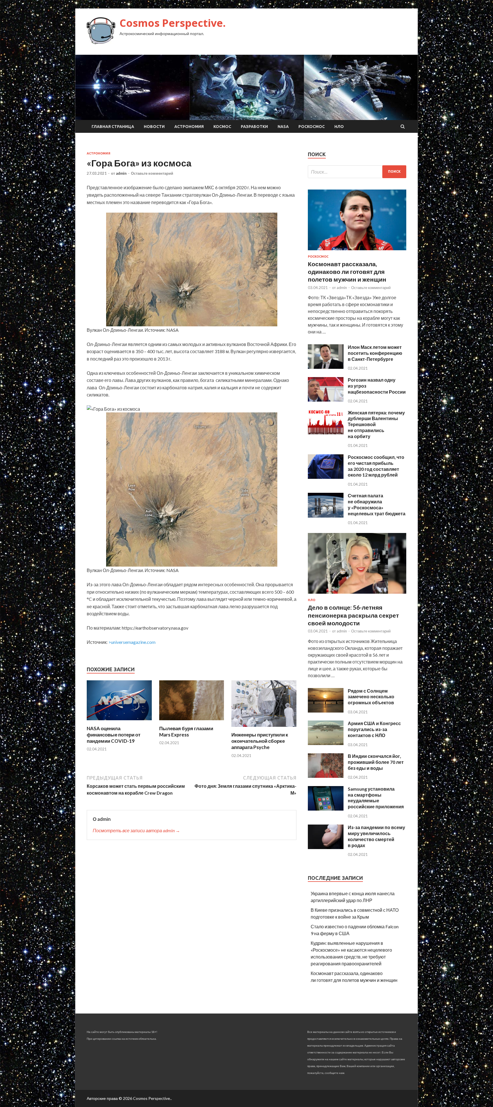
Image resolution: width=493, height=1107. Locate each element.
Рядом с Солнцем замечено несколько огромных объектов (371, 696)
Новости (154, 126)
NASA (283, 126)
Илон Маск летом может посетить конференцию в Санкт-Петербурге (375, 353)
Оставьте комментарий (152, 173)
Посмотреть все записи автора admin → (136, 830)
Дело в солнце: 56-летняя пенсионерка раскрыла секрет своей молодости (353, 615)
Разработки (254, 126)
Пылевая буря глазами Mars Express (186, 731)
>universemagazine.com (131, 642)
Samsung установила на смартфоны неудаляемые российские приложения (376, 797)
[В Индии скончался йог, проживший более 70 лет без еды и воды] (326, 776)
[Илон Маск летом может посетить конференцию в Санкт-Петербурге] (326, 367)
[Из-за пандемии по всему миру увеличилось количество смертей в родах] (326, 847)
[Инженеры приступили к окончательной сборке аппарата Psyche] (263, 728)
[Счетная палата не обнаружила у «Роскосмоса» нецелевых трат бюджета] (326, 515)
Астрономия (189, 126)
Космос (222, 126)
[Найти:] (357, 171)
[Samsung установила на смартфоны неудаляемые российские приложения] (326, 808)
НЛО (339, 126)
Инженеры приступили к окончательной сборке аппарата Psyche (259, 741)
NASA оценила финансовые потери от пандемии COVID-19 (113, 734)
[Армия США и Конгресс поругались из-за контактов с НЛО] (326, 743)
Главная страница (113, 126)
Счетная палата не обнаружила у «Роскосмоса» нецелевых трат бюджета (376, 504)
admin (121, 173)
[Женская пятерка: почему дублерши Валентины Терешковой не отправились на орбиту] (326, 432)
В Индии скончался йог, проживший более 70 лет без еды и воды (376, 762)
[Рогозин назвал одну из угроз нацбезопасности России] (326, 399)
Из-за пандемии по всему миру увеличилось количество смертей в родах (376, 836)
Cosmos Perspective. (173, 23)
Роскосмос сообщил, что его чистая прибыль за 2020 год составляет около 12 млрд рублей (376, 465)
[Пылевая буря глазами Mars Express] (191, 722)
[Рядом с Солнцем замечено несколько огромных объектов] (326, 710)
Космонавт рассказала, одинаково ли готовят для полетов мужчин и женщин (347, 271)
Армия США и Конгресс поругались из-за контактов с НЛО (374, 729)
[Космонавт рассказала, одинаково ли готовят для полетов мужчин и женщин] (357, 251)
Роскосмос (311, 126)
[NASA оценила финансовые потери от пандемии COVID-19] (119, 722)
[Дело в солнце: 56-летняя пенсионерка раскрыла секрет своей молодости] (357, 594)
